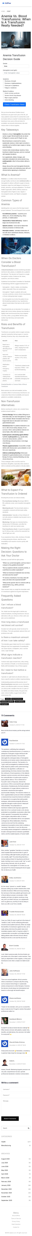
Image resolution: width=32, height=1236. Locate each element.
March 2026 (5, 1178)
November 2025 (6, 1193)
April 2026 (4, 1174)
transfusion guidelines (7, 701)
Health (3, 1142)
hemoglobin (4, 704)
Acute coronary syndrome (12, 93)
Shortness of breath (10, 81)
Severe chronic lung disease (13, 95)
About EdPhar (16, 1215)
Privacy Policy (16, 1221)
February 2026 (6, 1181)
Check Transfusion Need (14, 104)
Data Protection (16, 1224)
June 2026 (4, 1166)
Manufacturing (6, 1145)
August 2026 (5, 1159)
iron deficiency (20, 701)
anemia (8, 699)
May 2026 (4, 1170)
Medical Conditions (8, 91)
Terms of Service (16, 1218)
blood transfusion (17, 699)
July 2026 (4, 1163)
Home (3, 11)
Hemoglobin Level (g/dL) (10, 70)
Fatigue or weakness (11, 87)
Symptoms (6, 79)
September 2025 (6, 1200)
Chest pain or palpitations (12, 85)
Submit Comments (10, 1118)
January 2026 (5, 1185)
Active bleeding (9, 100)
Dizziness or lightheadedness (13, 83)
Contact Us (16, 1227)
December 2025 (6, 1189)
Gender (5, 63)
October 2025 (5, 1196)
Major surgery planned (11, 97)
